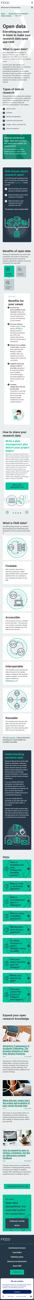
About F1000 (17, 1266)
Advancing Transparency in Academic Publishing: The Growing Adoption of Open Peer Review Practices (16, 1050)
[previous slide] (8, 513)
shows (18, 326)
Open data (18, 16)
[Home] (13, 2)
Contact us (17, 1272)
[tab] (9, 271)
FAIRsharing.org (11, 681)
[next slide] (26, 513)
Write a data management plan (17, 486)
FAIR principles (10, 738)
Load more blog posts (15, 1186)
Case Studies (17, 1252)
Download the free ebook (17, 1223)
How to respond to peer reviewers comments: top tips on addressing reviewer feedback (16, 1154)
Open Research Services (17, 1248)
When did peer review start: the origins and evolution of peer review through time (16, 1103)
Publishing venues (17, 1257)
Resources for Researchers (17, 1261)
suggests (18, 182)
